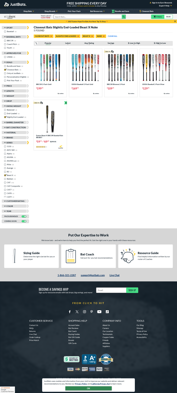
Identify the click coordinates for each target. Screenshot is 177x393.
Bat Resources (96, 11)
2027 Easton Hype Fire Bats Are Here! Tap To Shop (87, 21)
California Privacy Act (100, 384)
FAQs (31, 328)
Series (9, 142)
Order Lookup (34, 337)
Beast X (86, 36)
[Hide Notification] (175, 21)
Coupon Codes (108, 337)
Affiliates (106, 343)
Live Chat (115, 275)
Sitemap (140, 328)
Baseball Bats (13, 37)
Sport (9, 27)
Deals (9, 62)
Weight (10, 96)
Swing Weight (13, 106)
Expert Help (164, 6)
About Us (106, 325)
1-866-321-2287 (67, 275)
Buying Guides (74, 334)
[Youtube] (99, 311)
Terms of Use (142, 331)
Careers (106, 328)
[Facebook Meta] (69, 311)
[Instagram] (84, 311)
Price (9, 86)
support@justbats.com (93, 275)
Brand (9, 137)
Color (9, 206)
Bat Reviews (73, 328)
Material (11, 132)
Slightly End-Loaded (66, 36)
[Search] (124, 17)
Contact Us (33, 325)
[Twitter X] (77, 311)
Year (8, 211)
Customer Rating (15, 201)
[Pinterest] (91, 311)
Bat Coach (72, 331)
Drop (9, 101)
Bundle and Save (121, 11)
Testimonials (108, 334)
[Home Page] (15, 4)
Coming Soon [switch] (10, 221)
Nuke (99, 36)
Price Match (34, 340)
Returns (32, 331)
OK (88, 388)
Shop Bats (27, 11)
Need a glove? (46, 17)
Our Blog (140, 325)
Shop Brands (50, 11)
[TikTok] (107, 311)
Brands (71, 340)
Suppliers (106, 346)
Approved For (13, 53)
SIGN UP (132, 290)
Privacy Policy (81, 384)
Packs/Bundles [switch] (11, 216)
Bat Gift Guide (74, 337)
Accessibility (142, 337)
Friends (105, 340)
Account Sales (73, 325)
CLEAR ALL (112, 36)
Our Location (108, 331)
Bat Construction (16, 127)
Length (10, 91)
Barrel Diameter (14, 122)
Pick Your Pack (74, 11)
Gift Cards (72, 343)
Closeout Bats (148, 11)
